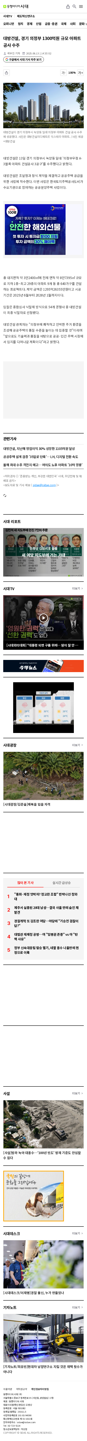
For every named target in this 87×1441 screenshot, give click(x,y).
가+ (80, 72)
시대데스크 (11, 1233)
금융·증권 (51, 24)
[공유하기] (68, 6)
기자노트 (10, 1307)
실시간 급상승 (61, 882)
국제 (63, 24)
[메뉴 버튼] (81, 6)
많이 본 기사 (25, 882)
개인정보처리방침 (40, 1389)
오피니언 (8, 24)
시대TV (8, 588)
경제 (29, 24)
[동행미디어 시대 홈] (15, 6)
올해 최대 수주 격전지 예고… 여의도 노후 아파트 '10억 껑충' (43, 464)
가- (64, 72)
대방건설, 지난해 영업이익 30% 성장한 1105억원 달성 (39, 448)
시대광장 (10, 745)
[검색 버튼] (74, 6)
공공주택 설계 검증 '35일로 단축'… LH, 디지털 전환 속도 (40, 456)
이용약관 (7, 1389)
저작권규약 (21, 1389)
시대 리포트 (12, 521)
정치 (20, 24)
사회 (72, 24)
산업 (38, 24)
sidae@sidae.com (44, 485)
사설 (6, 1093)
